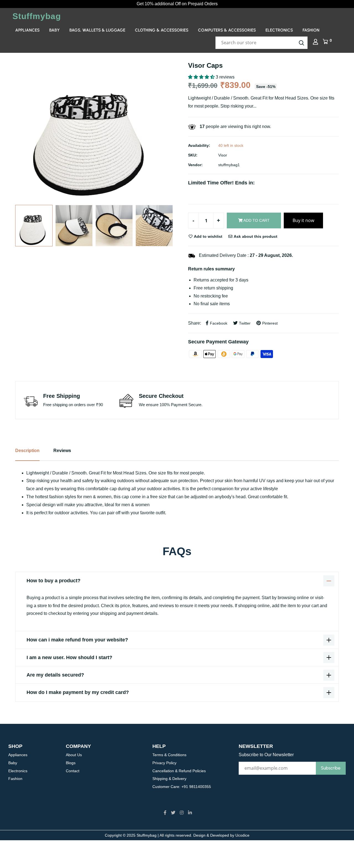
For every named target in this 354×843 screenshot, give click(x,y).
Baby (54, 30)
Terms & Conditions (169, 755)
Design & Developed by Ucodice (221, 835)
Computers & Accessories (227, 30)
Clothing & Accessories (161, 30)
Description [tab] (27, 450)
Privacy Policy (164, 763)
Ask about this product (255, 236)
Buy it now (303, 220)
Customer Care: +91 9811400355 (181, 786)
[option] (94, 130)
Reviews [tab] (62, 450)
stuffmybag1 (229, 165)
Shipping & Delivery (169, 778)
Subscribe (330, 768)
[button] (202, 77)
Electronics (279, 30)
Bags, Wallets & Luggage (97, 30)
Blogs (71, 763)
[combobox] (261, 42)
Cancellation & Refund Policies (179, 771)
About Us (74, 755)
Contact (72, 771)
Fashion (311, 30)
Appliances (27, 30)
